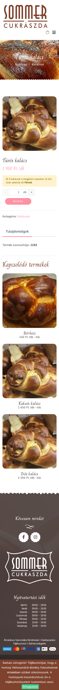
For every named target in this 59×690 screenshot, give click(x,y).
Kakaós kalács (29, 403)
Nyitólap (21, 64)
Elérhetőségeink (37, 643)
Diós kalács (29, 474)
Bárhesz (29, 333)
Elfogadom (30, 686)
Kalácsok (38, 64)
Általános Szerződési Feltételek (22, 640)
